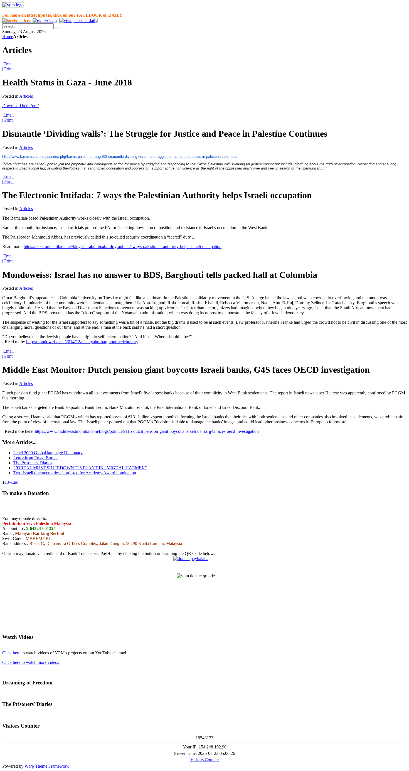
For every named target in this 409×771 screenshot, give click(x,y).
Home (7, 36)
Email (8, 64)
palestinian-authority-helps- (167, 246)
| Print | (8, 69)
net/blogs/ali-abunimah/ (86, 246)
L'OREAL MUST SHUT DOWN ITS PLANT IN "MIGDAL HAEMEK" (80, 467)
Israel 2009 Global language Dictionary (48, 452)
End (14, 482)
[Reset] (57, 27)
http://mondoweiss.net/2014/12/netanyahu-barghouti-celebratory (82, 341)
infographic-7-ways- (125, 246)
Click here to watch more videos (30, 662)
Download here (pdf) (20, 105)
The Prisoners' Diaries (32, 462)
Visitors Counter (204, 759)
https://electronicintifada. (45, 246)
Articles (26, 96)
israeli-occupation (206, 246)
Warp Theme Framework (46, 766)
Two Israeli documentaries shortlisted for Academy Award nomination (74, 472)
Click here (11, 652)
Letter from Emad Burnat (35, 457)
